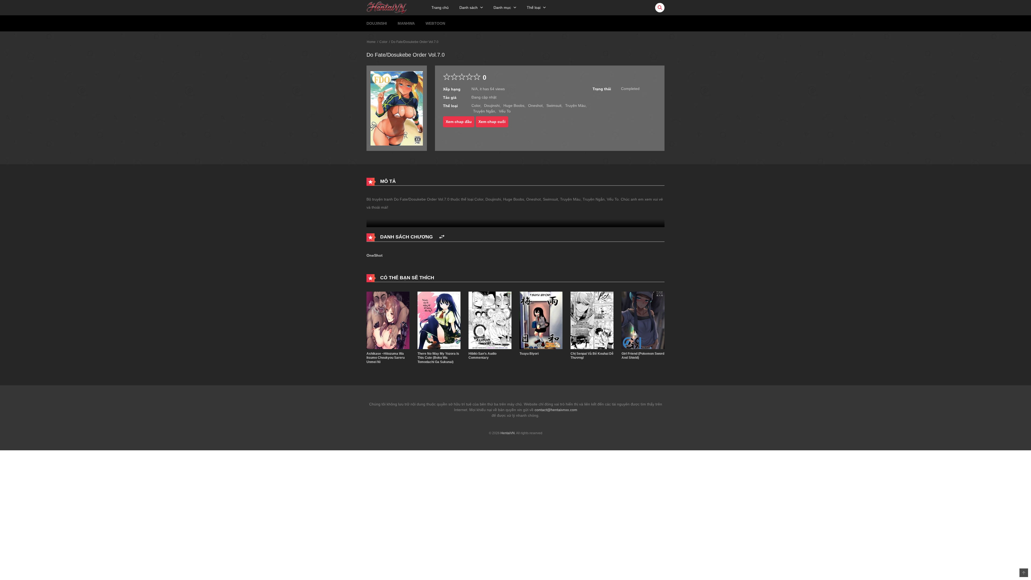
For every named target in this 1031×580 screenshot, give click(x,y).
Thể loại (533, 7)
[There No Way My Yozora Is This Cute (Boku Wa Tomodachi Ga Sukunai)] (439, 320)
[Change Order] (442, 237)
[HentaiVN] (386, 7)
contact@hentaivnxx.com (556, 410)
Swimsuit (553, 105)
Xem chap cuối (492, 121)
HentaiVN (507, 433)
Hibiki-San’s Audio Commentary (482, 356)
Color (383, 42)
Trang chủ (440, 7)
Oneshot (535, 105)
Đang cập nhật (483, 97)
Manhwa (406, 23)
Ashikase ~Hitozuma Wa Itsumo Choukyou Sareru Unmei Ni (385, 358)
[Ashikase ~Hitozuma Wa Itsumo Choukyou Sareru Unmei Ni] (387, 320)
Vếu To (505, 111)
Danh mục (502, 7)
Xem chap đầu (459, 121)
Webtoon (435, 23)
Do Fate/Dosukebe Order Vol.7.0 (414, 42)
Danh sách (468, 7)
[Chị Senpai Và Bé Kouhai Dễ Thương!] (592, 320)
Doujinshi (376, 23)
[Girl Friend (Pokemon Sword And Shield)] (643, 320)
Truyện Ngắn (484, 111)
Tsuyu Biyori (529, 354)
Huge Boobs (513, 105)
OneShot (374, 255)
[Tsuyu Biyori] (541, 320)
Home (371, 42)
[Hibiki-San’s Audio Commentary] (490, 320)
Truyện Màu (575, 105)
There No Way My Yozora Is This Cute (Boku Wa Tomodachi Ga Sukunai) (438, 358)
